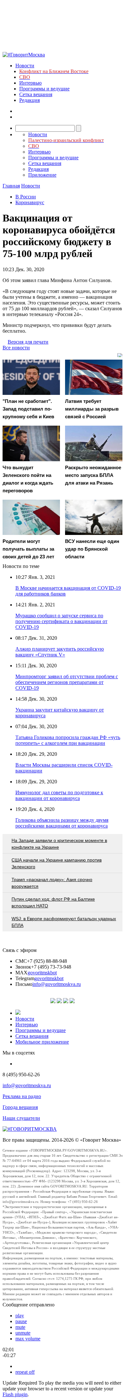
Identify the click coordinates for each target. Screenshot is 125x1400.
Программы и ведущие (44, 88)
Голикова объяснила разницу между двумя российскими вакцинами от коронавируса (61, 823)
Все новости (16, 347)
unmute (22, 1333)
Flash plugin (15, 1394)
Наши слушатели (21, 1118)
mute (20, 1327)
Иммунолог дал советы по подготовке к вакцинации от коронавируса (59, 795)
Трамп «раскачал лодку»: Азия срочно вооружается (52, 883)
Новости (24, 65)
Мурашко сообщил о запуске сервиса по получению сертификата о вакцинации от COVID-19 (61, 621)
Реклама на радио (22, 1096)
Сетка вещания (35, 94)
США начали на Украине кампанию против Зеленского (57, 863)
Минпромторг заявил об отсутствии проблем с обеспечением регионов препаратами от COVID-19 (66, 682)
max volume (27, 1338)
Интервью (30, 83)
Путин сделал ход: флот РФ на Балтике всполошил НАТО (53, 902)
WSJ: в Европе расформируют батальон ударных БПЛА (64, 922)
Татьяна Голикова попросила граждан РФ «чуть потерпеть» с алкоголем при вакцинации (67, 740)
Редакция (29, 100)
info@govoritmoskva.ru (56, 984)
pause (21, 1321)
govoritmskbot (42, 972)
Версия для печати (28, 342)
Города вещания (20, 1107)
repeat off (25, 1372)
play (19, 1315)
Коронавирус (29, 202)
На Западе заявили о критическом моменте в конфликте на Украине (59, 844)
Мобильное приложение (42, 1042)
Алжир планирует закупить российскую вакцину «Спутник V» (59, 651)
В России (25, 196)
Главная (11, 185)
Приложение (42, 175)
